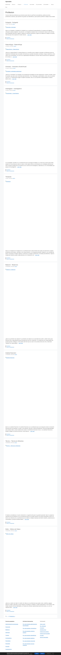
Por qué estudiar (39, 4)
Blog (6, 7)
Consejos (19, 4)
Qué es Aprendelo (44, 637)
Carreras (13, 4)
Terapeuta (8, 176)
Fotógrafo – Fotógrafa (11, 22)
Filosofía (7, 646)
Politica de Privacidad (45, 633)
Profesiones (26, 4)
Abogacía (7, 632)
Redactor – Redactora (11, 265)
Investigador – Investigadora (13, 88)
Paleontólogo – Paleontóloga (13, 44)
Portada (41, 635)
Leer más (30, 34)
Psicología (7, 626)
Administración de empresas (11, 624)
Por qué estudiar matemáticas (29, 635)
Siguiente (12, 616)
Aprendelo (8, 1)
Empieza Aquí (7, 4)
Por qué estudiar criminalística (29, 628)
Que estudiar (32, 4)
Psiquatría (7, 643)
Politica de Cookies (44, 631)
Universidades (45, 4)
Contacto (42, 627)
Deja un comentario (10, 38)
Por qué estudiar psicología (29, 641)
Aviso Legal (42, 624)
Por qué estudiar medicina (28, 638)
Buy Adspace (43, 626)
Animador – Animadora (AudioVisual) (15, 66)
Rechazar (42, 653)
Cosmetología (8, 649)
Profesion (8, 37)
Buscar (52, 4)
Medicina (7, 629)
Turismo (7, 635)
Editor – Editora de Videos (12, 529)
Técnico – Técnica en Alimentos (14, 441)
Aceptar (37, 653)
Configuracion (49, 653)
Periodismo (7, 640)
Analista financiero (10, 353)
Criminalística (8, 638)
